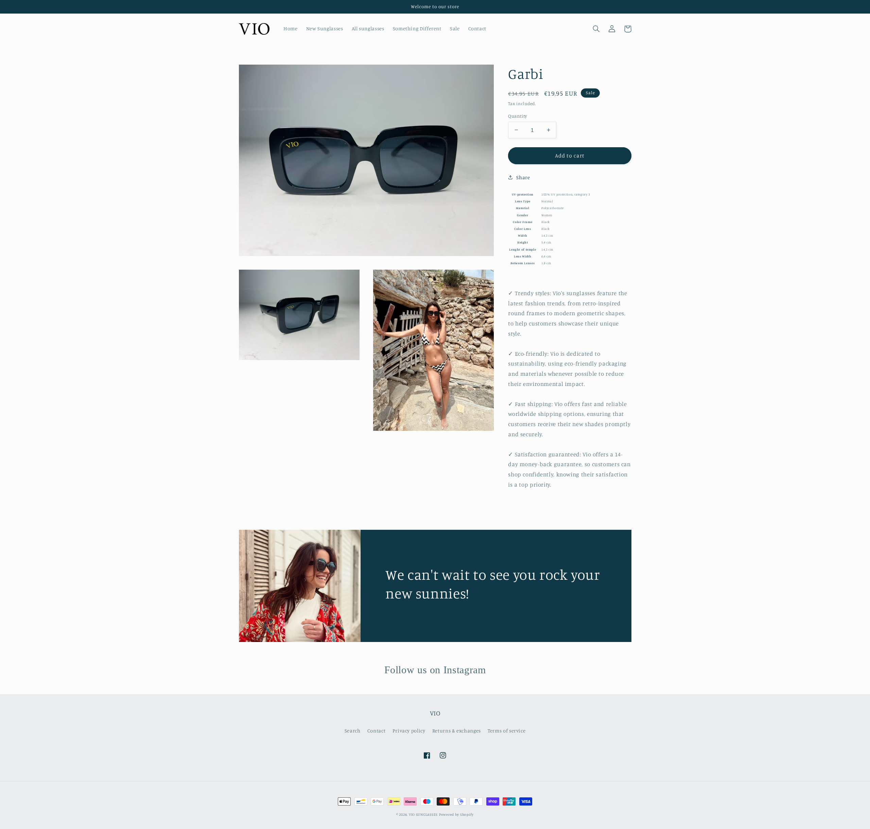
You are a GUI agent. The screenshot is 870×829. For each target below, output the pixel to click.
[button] (596, 29)
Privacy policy (409, 730)
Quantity (517, 116)
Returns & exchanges (456, 730)
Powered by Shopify (456, 814)
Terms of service (506, 730)
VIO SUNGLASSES (423, 814)
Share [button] (523, 177)
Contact (376, 730)
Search (353, 730)
